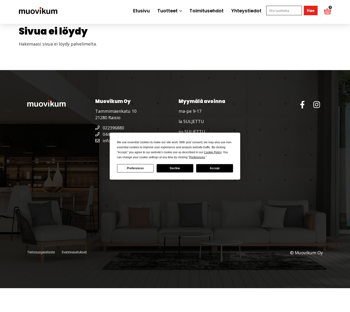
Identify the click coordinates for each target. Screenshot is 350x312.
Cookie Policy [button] (212, 152)
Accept (215, 168)
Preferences (135, 168)
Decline (175, 168)
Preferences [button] (197, 157)
